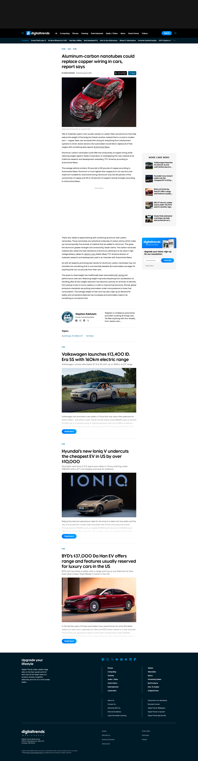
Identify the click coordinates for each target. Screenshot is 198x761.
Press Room (145, 735)
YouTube (117, 659)
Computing (112, 672)
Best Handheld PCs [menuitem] (91, 40)
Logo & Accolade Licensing (117, 715)
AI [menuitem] (56, 33)
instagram (80, 320)
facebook (76, 320)
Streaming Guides (154, 679)
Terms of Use (106, 743)
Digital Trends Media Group (34, 752)
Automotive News (102, 147)
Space (150, 676)
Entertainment (113, 687)
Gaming (111, 676)
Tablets (150, 668)
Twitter (112, 659)
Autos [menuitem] (123, 33)
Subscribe (167, 260)
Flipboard (135, 659)
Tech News (90, 336)
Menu (22, 33)
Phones (110, 668)
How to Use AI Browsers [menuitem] (108, 40)
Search (175, 33)
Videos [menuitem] (145, 33)
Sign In (166, 33)
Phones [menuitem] (75, 33)
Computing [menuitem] (65, 33)
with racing (119, 275)
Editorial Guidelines (114, 712)
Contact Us (112, 704)
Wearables (152, 672)
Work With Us (106, 735)
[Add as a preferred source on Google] (120, 73)
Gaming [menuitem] (84, 33)
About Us (111, 700)
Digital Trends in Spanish (156, 712)
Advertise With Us (114, 708)
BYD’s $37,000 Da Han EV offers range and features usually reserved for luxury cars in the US (162, 193)
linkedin (84, 320)
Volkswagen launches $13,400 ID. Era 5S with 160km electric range (163, 166)
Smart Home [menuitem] (133, 33)
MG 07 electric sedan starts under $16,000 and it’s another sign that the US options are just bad (163, 207)
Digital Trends (33, 36)
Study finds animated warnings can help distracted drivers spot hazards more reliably (163, 220)
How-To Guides (153, 687)
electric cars (89, 254)
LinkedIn (130, 659)
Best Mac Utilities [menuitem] (75, 40)
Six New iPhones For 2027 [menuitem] (57, 40)
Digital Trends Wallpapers (156, 708)
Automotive (112, 691)
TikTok (121, 659)
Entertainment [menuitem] (97, 33)
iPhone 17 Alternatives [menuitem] (128, 40)
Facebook (103, 659)
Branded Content (154, 704)
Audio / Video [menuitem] (112, 33)
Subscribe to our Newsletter (157, 700)
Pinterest (126, 659)
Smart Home (112, 683)
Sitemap (144, 739)
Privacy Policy (149, 265)
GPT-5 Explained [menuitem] (165, 40)
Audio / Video (113, 679)
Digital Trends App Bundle (157, 715)
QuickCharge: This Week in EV (72, 336)
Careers (104, 731)
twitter (88, 320)
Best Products (153, 683)
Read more (69, 431)
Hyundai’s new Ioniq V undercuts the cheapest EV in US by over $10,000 (163, 179)
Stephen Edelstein (69, 73)
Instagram (107, 659)
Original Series (153, 691)
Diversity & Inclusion (108, 739)
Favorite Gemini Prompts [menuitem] (147, 40)
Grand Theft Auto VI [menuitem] (38, 40)
